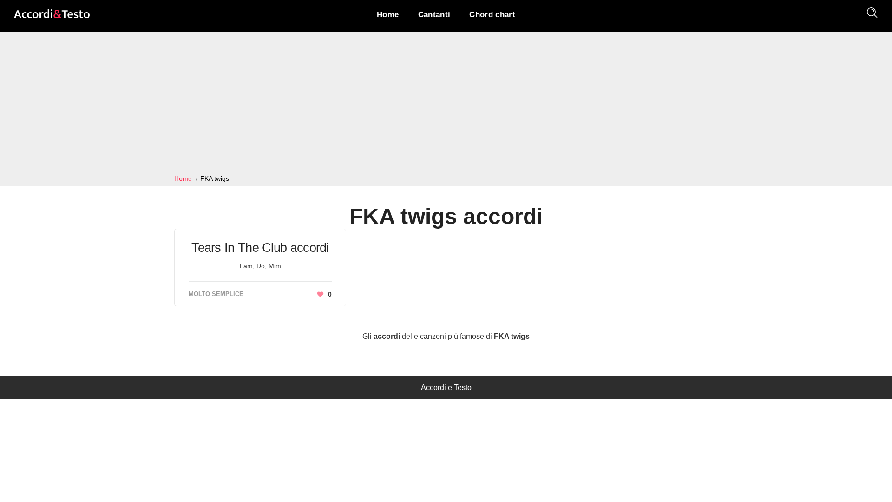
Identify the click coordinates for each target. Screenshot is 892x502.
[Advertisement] (446, 103)
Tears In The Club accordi (260, 248)
